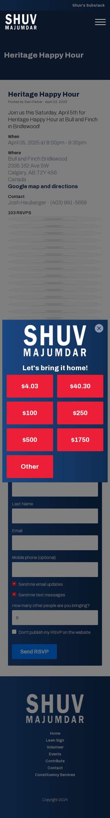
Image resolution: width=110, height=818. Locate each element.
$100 (29, 413)
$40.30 (80, 386)
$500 (29, 439)
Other (30, 466)
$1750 (80, 439)
